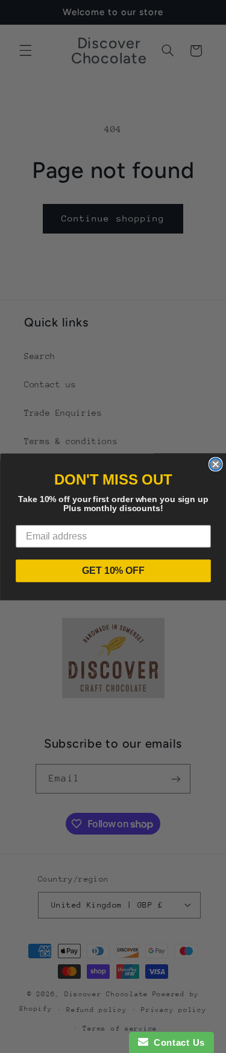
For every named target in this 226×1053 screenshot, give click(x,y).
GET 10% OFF (113, 570)
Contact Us (176, 1042)
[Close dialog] (215, 464)
